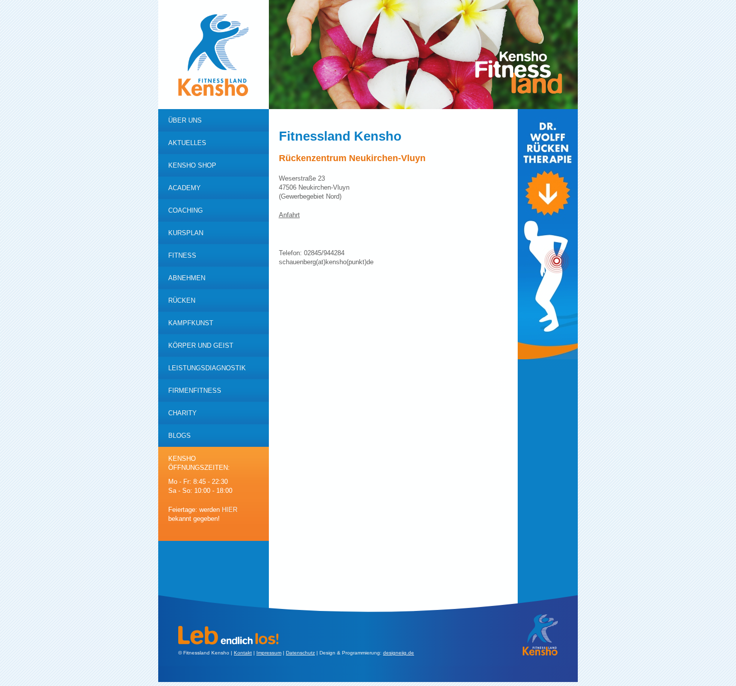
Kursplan (185, 233)
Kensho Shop (192, 165)
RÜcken (181, 300)
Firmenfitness (194, 390)
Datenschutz (300, 652)
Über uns (185, 120)
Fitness (182, 255)
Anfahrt (289, 215)
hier (229, 509)
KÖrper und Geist (200, 345)
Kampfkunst (190, 323)
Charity (182, 413)
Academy (184, 188)
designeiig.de (398, 652)
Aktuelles (187, 143)
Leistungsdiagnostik (207, 368)
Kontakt (243, 652)
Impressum (268, 652)
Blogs (179, 435)
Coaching (185, 210)
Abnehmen (186, 278)
